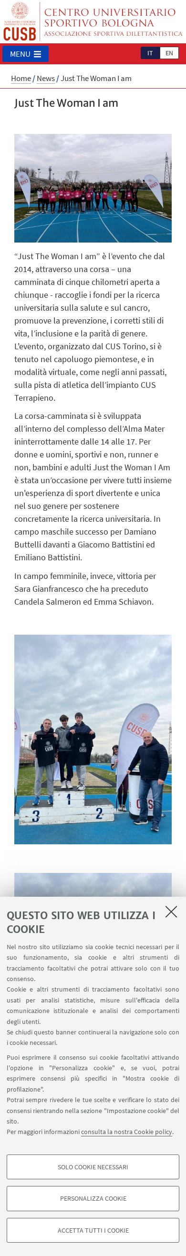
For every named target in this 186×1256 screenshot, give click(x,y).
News (46, 78)
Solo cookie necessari (93, 1167)
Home (21, 78)
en (169, 53)
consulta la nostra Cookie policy (126, 1131)
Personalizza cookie (93, 1198)
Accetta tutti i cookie (93, 1230)
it (150, 53)
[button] (25, 54)
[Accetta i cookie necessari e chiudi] (171, 911)
